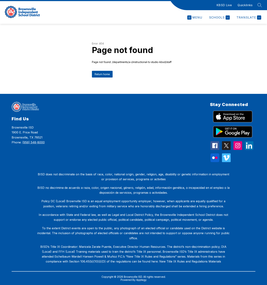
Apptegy (141, 279)
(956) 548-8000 (33, 142)
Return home (102, 74)
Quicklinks (245, 5)
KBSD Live (224, 5)
